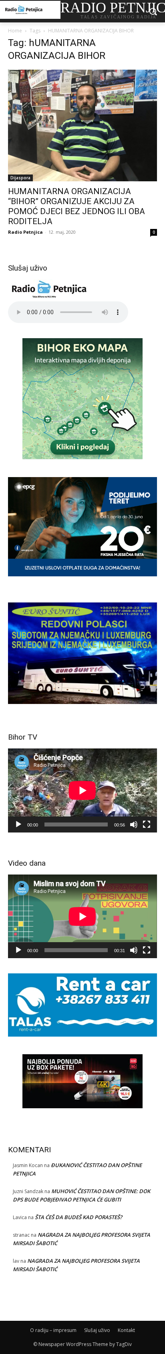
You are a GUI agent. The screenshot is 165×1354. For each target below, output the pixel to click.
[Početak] (18, 824)
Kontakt (126, 1330)
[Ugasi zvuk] (134, 824)
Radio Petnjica (25, 232)
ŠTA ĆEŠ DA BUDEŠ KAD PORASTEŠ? (78, 1217)
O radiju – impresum (53, 1330)
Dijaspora (20, 178)
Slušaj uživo (97, 1330)
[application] (82, 790)
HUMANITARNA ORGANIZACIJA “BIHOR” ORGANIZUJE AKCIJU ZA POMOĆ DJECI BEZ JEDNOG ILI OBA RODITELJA (76, 206)
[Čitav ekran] (147, 824)
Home (15, 30)
